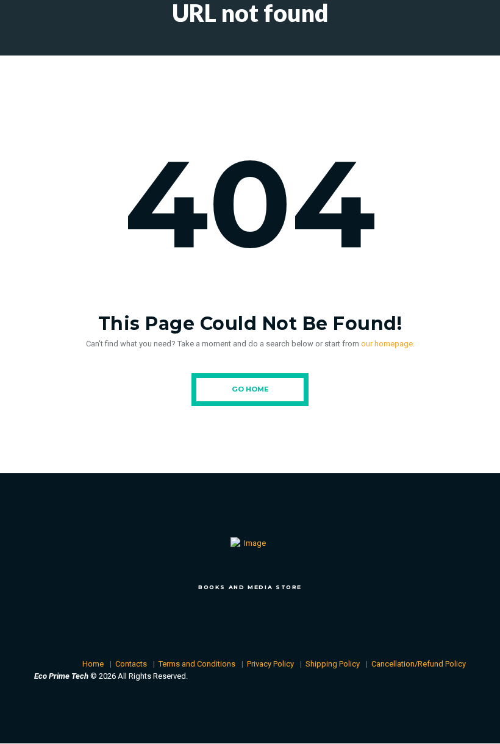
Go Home (250, 389)
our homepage (387, 343)
